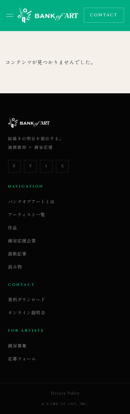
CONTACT (104, 15)
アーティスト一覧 (26, 214)
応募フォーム (22, 358)
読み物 (15, 267)
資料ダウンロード (26, 299)
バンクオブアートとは (31, 201)
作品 (12, 227)
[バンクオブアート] (48, 15)
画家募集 (17, 345)
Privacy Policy (65, 393)
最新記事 (17, 253)
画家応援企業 (22, 240)
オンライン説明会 (26, 312)
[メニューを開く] (9, 15)
